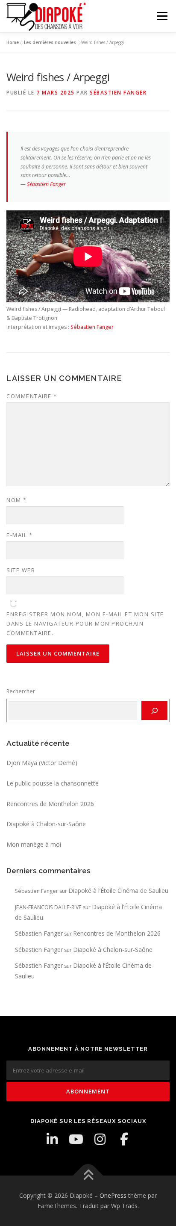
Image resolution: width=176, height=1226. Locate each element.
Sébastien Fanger (118, 92)
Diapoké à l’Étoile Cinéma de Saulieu (118, 890)
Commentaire (31, 396)
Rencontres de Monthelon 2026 (50, 804)
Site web (20, 570)
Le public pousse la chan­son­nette (52, 783)
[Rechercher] (154, 710)
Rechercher (20, 691)
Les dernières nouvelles (50, 42)
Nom (16, 500)
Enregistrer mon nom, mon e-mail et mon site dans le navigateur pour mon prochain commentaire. (85, 623)
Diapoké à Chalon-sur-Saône (46, 824)
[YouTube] (76, 1139)
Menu (162, 16)
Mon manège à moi (33, 844)
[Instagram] (100, 1139)
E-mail (19, 535)
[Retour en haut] (88, 1176)
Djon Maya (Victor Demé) (41, 763)
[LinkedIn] (52, 1139)
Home (12, 42)
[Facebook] (123, 1139)
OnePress (113, 1195)
